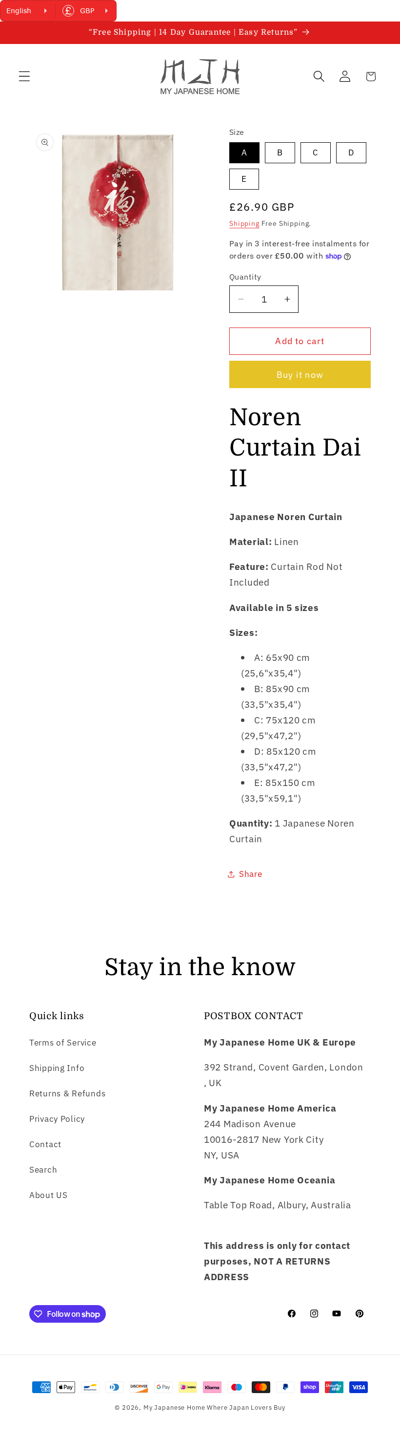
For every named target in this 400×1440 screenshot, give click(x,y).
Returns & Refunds (67, 1093)
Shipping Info (56, 1068)
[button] (25, 76)
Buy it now (300, 374)
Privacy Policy (57, 1118)
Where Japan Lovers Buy (246, 1407)
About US (48, 1195)
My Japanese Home (174, 1407)
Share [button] (250, 874)
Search (43, 1169)
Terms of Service (63, 1042)
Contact (45, 1144)
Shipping (244, 223)
